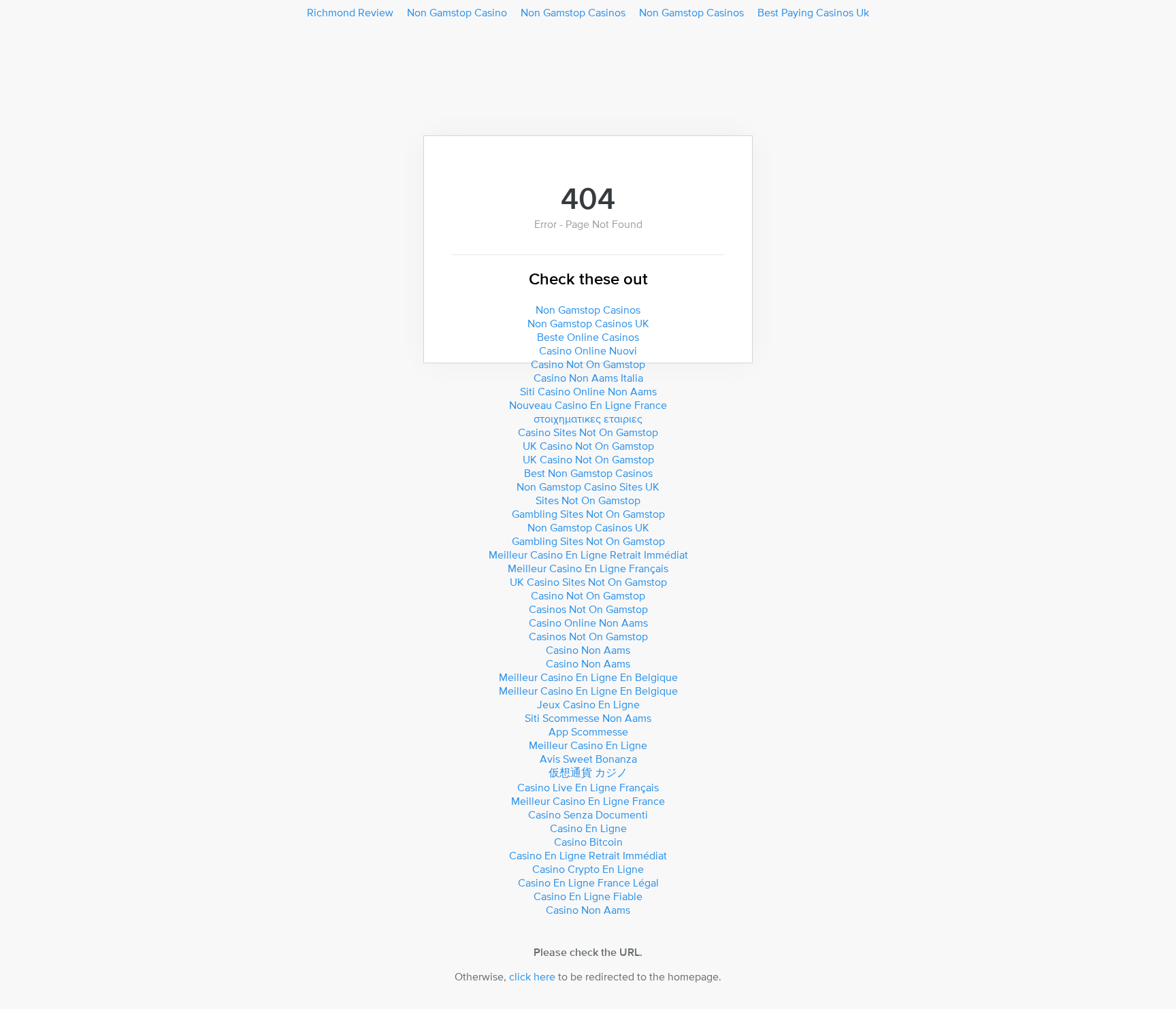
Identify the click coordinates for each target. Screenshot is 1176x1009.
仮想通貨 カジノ (588, 772)
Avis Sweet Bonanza (588, 758)
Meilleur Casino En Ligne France (588, 801)
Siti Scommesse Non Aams (588, 718)
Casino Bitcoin (588, 842)
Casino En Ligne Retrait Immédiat (588, 855)
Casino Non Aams (588, 650)
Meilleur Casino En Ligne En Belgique (588, 677)
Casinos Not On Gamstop (588, 609)
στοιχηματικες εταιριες (588, 418)
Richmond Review (350, 12)
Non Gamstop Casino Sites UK (588, 486)
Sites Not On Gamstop (588, 500)
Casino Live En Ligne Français (588, 787)
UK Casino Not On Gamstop (588, 446)
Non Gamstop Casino (457, 12)
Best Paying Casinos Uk (813, 12)
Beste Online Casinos (588, 337)
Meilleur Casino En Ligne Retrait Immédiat (588, 554)
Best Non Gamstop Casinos (588, 473)
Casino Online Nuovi (588, 350)
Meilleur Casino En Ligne (588, 745)
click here (532, 976)
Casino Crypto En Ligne (588, 869)
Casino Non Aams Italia (588, 377)
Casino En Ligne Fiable (588, 896)
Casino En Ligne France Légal (588, 882)
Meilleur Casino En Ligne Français (588, 568)
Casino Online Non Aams (588, 622)
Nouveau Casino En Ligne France (588, 405)
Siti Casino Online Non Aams (588, 391)
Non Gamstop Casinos (573, 12)
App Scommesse (588, 731)
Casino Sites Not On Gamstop (588, 432)
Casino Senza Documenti (588, 814)
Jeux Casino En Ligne (588, 704)
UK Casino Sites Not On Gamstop (588, 582)
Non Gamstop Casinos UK (588, 323)
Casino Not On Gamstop (588, 364)
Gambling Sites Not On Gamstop (588, 514)
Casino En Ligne (588, 828)
